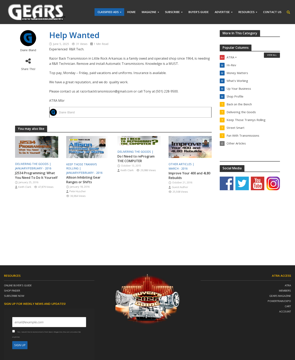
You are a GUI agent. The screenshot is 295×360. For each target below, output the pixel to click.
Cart (288, 306)
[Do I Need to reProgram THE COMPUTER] (139, 140)
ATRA (288, 285)
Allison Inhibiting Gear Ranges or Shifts (83, 179)
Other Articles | (182, 164)
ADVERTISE (222, 12)
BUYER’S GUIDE (198, 12)
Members (285, 290)
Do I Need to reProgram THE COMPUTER (136, 158)
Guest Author (180, 187)
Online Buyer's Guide (18, 285)
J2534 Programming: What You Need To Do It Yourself (36, 175)
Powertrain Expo (279, 301)
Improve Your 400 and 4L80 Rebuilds (189, 175)
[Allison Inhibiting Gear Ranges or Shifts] (87, 146)
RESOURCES (246, 12)
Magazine (149, 12)
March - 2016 (178, 168)
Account (285, 311)
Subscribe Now (14, 296)
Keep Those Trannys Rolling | (81, 166)
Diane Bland (28, 50)
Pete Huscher (77, 191)
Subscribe (172, 12)
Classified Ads (108, 12)
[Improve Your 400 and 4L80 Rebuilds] (190, 146)
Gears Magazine (280, 296)
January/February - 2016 (33, 168)
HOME (131, 12)
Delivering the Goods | (33, 164)
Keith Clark (24, 187)
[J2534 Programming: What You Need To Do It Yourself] (36, 146)
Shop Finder (12, 290)
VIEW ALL (272, 54)
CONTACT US (272, 12)
